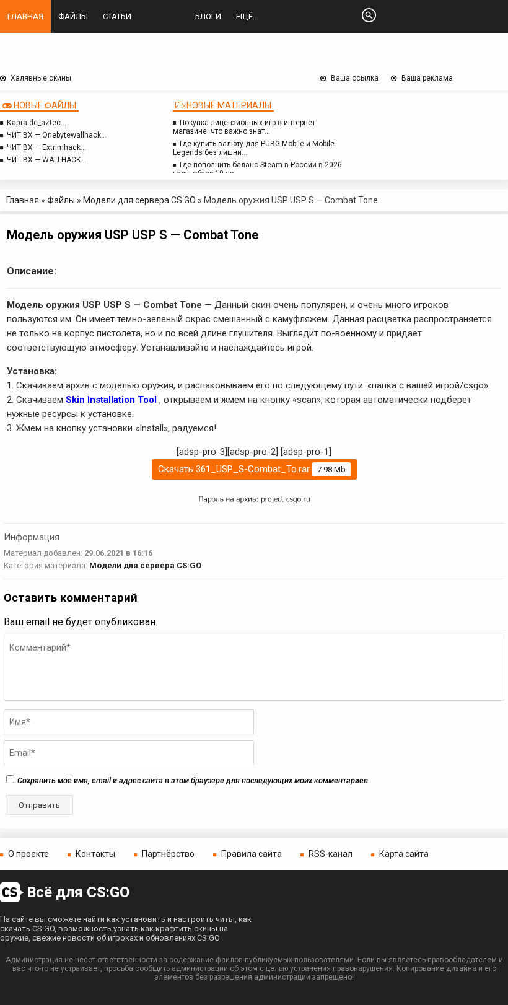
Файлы (73, 16)
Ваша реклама (427, 78)
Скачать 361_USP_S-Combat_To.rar (252, 469)
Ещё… (247, 16)
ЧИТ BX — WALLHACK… (46, 160)
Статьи (117, 16)
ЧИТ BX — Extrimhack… (46, 147)
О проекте (28, 854)
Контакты (95, 854)
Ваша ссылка (355, 78)
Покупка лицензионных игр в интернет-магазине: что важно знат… (245, 127)
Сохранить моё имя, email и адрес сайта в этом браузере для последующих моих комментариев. (193, 780)
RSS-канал (331, 854)
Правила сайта (251, 854)
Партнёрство (168, 854)
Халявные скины (41, 78)
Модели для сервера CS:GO (139, 200)
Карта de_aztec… (36, 122)
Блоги (208, 16)
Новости (25, 49)
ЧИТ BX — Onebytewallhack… (57, 135)
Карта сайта (404, 854)
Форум (73, 49)
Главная (25, 16)
